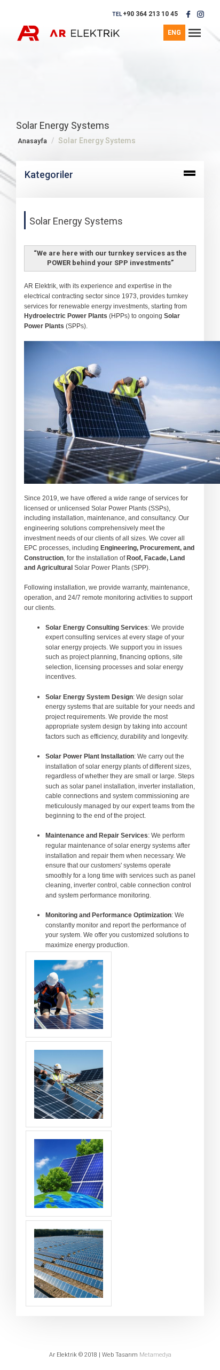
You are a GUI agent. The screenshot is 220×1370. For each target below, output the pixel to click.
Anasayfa (32, 141)
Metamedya (155, 1354)
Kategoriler (49, 174)
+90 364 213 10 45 (150, 14)
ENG (174, 32)
